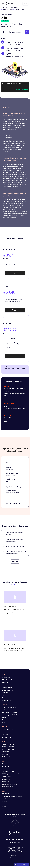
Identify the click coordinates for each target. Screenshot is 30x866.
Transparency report (7, 786)
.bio (10, 86)
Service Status (6, 732)
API (2, 720)
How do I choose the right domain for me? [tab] (14, 541)
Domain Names (13, 7)
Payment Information (7, 776)
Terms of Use (5, 766)
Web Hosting (5, 682)
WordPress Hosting (7, 685)
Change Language (15, 858)
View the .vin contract (12, 493)
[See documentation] (10, 386)
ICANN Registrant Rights (8, 771)
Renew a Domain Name (8, 749)
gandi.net (5, 7)
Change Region (14, 855)
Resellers (4, 709)
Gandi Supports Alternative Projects (12, 796)
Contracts (4, 769)
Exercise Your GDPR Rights (9, 784)
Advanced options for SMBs (9, 715)
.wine (5, 86)
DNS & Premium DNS (7, 700)
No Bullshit (5, 801)
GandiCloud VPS (6, 692)
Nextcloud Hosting (7, 687)
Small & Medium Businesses (9, 712)
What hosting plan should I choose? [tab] (14, 534)
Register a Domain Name (8, 744)
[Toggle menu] (2, 3)
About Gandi (5, 793)
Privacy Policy (5, 781)
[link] (7, 840)
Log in (25, 3)
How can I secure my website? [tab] (15, 546)
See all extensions (21, 89)
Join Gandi (5, 806)
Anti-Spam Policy (6, 779)
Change (25, 370)
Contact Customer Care (8, 729)
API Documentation (7, 737)
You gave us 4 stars (15, 842)
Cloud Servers (6, 754)
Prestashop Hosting (7, 690)
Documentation (6, 734)
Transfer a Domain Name (8, 746)
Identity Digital (10, 475)
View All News (15, 585)
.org (15, 86)
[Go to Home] (9, 3)
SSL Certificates (6, 697)
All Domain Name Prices (8, 680)
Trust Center (5, 798)
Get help (15, 561)
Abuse (3, 763)
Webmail (4, 717)
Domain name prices (8, 9)
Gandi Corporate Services (9, 707)
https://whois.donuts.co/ (13, 487)
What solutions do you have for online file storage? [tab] (16, 552)
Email (3, 695)
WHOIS (4, 722)
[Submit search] (27, 32)
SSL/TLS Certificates (7, 757)
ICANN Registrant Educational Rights (12, 774)
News (3, 804)
